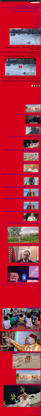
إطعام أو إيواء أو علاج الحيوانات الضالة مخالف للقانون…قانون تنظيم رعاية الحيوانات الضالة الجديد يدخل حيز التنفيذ (20, 7)
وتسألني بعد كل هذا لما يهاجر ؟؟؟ (30, 162)
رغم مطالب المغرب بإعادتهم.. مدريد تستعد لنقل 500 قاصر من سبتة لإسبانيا (26, 5)
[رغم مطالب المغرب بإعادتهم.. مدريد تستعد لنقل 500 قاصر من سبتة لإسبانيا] (21, 329)
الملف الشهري (36, 21)
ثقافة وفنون (37, 23)
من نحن (37, 409)
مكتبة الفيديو (36, 24)
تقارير (38, 22)
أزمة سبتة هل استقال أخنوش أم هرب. (33, 125)
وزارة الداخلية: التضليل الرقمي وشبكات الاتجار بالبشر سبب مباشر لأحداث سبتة (25, 136)
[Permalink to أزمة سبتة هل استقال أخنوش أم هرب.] (33, 123)
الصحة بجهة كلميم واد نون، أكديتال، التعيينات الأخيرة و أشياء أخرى (22, 223)
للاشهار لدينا (37, 411)
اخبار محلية (36, 27)
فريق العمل (37, 410)
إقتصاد (37, 18)
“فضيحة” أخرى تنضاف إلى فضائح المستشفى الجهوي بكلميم (29, 114)
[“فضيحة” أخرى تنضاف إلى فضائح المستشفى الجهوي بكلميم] (28, 383)
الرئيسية (37, 408)
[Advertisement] (34, 297)
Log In (38, 0)
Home (40, 27)
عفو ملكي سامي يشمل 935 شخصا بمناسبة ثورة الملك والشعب (28, 6)
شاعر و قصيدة (36, 20)
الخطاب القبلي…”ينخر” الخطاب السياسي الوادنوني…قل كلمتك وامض (21, 187)
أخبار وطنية (37, 16)
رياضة (38, 19)
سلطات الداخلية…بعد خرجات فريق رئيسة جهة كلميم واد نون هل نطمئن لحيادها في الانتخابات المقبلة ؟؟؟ (23, 384)
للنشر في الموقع (36, 412)
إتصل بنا (37, 25)
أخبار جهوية (37, 17)
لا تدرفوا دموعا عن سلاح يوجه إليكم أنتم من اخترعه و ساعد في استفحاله (21, 211)
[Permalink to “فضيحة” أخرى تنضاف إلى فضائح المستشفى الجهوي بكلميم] (33, 112)
